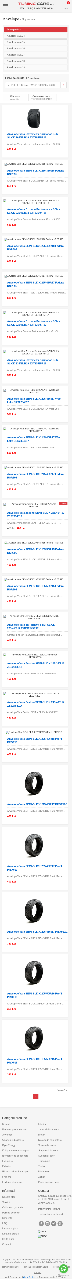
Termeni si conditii (10, 1267)
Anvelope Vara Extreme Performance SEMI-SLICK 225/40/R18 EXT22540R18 (33, 211)
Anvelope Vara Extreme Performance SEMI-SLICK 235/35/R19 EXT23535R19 (33, 361)
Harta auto (8, 1238)
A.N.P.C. (37, 1272)
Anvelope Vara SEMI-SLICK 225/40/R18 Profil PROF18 (34, 740)
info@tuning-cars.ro (49, 1208)
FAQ (4, 1223)
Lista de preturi (10, 1233)
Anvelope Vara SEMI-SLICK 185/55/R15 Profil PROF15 (34, 1061)
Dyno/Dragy (8, 1145)
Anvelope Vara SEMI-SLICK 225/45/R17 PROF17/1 (37, 931)
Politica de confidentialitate (35, 1267)
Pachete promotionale (14, 1129)
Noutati (6, 1124)
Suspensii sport (46, 1155)
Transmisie (44, 1161)
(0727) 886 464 (46, 1203)
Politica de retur (11, 1212)
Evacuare (7, 1161)
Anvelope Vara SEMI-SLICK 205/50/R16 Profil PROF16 (34, 995)
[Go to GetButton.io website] (63, 1275)
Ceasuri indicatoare (13, 1139)
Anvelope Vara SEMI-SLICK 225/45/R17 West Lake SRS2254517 (34, 400)
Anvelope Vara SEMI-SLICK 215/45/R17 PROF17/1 (37, 804)
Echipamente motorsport (16, 1150)
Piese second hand (48, 1182)
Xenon (41, 1176)
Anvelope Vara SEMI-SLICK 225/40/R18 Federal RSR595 (35, 247)
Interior (42, 1124)
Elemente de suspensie (15, 1155)
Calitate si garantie (12, 1207)
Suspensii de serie (48, 1150)
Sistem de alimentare (50, 1139)
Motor (41, 1134)
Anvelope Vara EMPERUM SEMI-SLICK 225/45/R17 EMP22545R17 (31, 626)
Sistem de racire (47, 1145)
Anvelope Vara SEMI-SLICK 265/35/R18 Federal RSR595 (35, 172)
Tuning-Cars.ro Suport (50, 1214)
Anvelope (7, 1134)
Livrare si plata (10, 1228)
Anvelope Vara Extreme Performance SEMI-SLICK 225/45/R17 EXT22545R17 (33, 323)
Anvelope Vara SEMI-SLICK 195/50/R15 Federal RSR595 (35, 587)
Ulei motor (44, 1171)
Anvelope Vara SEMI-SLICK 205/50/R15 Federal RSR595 (35, 551)
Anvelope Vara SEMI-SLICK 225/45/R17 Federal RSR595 (35, 284)
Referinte (7, 1217)
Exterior (6, 1166)
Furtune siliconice (12, 1182)
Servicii (6, 1202)
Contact (6, 1244)
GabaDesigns (29, 1277)
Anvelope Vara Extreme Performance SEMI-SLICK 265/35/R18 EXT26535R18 (33, 135)
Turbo (41, 1166)
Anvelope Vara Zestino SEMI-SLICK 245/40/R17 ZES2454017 (35, 704)
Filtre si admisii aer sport (15, 1171)
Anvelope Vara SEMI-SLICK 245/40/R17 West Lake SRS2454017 (34, 439)
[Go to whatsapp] (63, 1268)
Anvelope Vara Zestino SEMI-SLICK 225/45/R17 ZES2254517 (35, 514)
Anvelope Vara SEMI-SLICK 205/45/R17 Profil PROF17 (34, 868)
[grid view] (63, 98)
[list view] (67, 98)
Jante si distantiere (48, 1129)
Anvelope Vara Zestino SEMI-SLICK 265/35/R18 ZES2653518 (35, 665)
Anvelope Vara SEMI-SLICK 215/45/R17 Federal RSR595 (35, 476)
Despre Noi (8, 1196)
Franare (6, 1176)
